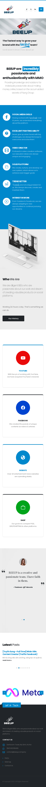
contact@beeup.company (16, 752)
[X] (31, 9)
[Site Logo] (9, 9)
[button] (41, 9)
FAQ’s (7, 758)
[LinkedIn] (35, 9)
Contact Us (9, 766)
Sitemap (8, 762)
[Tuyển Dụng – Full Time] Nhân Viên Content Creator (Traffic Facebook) (20, 652)
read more (7, 660)
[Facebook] (26, 9)
